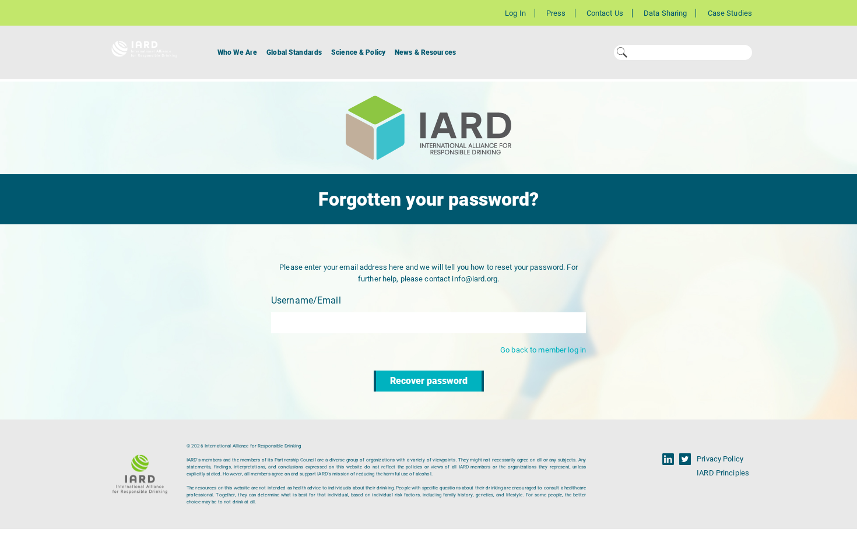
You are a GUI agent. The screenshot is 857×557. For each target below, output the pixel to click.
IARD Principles (723, 472)
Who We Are (237, 52)
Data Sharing (665, 13)
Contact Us (604, 13)
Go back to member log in (543, 350)
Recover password (429, 380)
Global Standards (294, 52)
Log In (515, 13)
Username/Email (306, 300)
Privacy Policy (720, 458)
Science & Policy (358, 52)
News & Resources (425, 52)
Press (556, 13)
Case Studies (730, 13)
